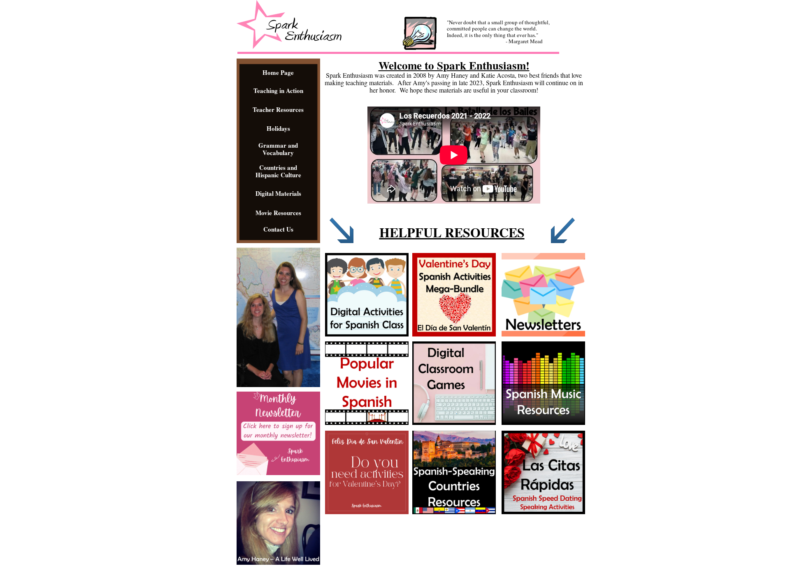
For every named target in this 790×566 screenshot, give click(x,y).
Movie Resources (278, 212)
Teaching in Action (278, 90)
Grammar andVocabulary (278, 149)
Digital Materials (278, 193)
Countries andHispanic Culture (278, 171)
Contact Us (278, 229)
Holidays (278, 128)
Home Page (278, 72)
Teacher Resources (278, 109)
